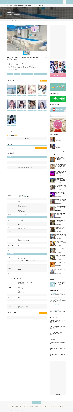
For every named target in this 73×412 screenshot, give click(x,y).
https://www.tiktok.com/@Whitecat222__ (25, 270)
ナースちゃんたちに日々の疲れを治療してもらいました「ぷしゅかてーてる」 (60, 214)
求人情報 (36, 73)
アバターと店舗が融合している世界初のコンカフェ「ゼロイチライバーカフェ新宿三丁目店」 (60, 179)
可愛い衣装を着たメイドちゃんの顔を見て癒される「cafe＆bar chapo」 (60, 228)
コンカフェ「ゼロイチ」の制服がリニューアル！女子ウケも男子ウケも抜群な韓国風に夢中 (60, 165)
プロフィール (11, 95)
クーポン (23, 73)
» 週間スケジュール (43, 80)
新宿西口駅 (24, 193)
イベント (17, 73)
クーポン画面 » (40, 148)
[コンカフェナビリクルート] (58, 101)
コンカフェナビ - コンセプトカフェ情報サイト (15, 410)
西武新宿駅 (23, 196)
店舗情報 (30, 73)
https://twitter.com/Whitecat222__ (23, 266)
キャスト (10, 73)
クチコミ (43, 73)
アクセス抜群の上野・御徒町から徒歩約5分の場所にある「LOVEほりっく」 (60, 172)
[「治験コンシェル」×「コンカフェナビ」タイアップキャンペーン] (58, 90)
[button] (8, 38)
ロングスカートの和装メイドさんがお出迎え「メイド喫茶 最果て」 (60, 242)
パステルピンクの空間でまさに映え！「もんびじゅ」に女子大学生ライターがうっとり (60, 207)
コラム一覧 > (64, 151)
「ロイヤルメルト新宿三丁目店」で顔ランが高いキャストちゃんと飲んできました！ (60, 158)
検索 (10, 5)
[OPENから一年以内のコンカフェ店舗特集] (58, 131)
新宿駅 (21, 195)
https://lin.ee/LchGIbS (23, 304)
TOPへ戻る (36, 402)
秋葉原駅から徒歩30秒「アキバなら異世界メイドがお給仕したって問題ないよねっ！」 (60, 256)
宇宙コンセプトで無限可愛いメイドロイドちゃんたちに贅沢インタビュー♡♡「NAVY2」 (60, 193)
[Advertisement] (57, 41)
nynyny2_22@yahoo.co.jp (24, 307)
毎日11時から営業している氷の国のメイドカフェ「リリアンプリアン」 (60, 235)
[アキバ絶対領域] (58, 69)
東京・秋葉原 (53, 322)
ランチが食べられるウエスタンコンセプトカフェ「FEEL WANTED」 (60, 270)
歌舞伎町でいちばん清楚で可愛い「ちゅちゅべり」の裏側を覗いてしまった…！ (60, 200)
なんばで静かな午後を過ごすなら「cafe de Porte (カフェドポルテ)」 (60, 186)
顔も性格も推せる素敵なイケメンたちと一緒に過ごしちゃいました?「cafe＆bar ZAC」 (60, 221)
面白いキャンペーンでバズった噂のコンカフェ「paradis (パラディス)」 (60, 249)
